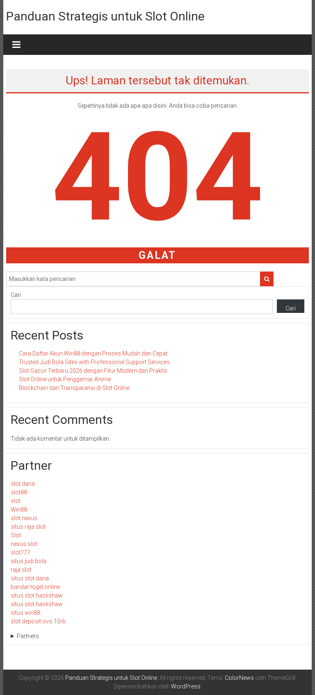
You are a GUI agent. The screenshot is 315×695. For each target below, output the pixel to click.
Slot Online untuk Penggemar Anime (65, 379)
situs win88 (25, 612)
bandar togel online (35, 587)
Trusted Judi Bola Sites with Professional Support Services (94, 362)
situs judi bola (28, 561)
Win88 (19, 509)
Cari (16, 295)
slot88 (19, 492)
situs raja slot (28, 526)
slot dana (23, 483)
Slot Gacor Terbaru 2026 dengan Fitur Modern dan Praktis (93, 370)
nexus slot (24, 544)
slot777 (20, 552)
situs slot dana (30, 578)
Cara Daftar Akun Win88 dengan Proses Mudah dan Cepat (93, 353)
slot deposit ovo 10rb (38, 621)
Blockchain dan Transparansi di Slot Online (74, 388)
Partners (28, 636)
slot (16, 501)
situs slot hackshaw (37, 595)
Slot (16, 535)
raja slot (21, 569)
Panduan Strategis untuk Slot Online (105, 16)
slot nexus (24, 518)
